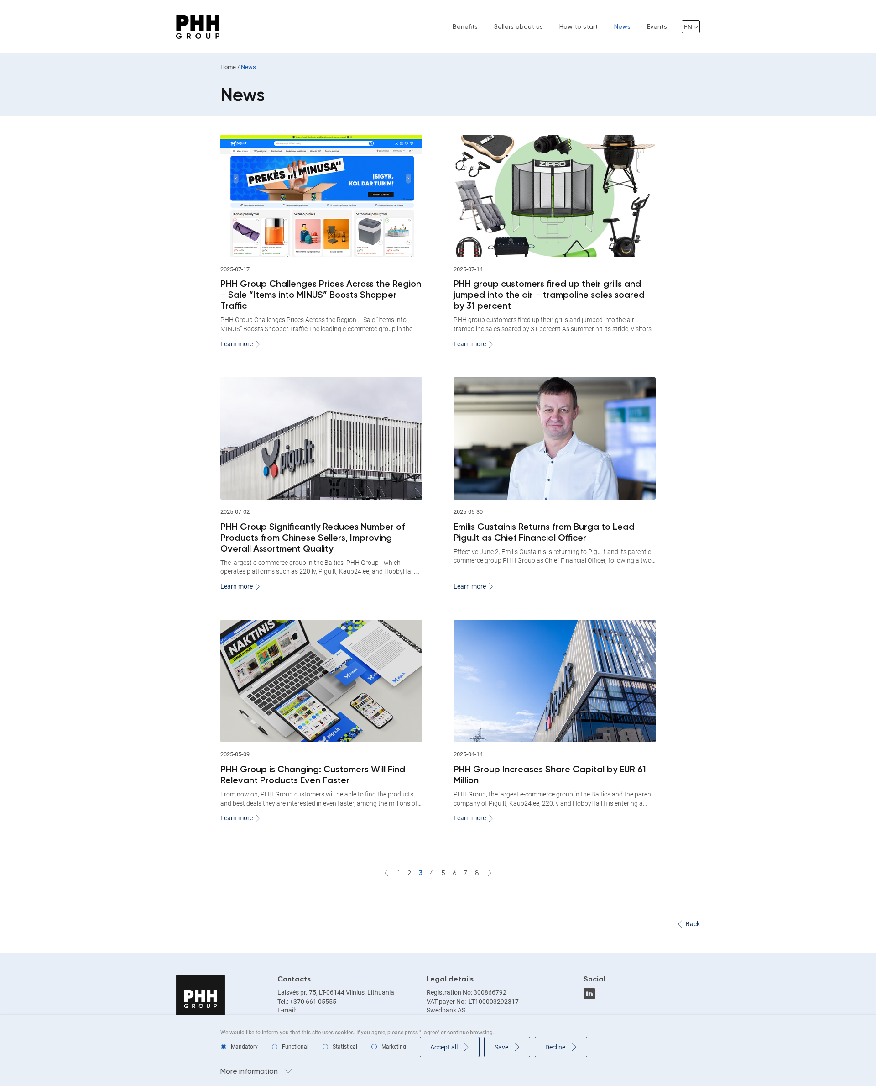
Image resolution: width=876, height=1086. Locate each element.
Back (693, 924)
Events (657, 26)
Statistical (345, 1047)
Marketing (393, 1047)
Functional (295, 1047)
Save (501, 1047)
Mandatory (244, 1047)
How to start (578, 26)
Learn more (236, 344)
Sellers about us (518, 26)
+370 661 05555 (313, 1001)
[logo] (197, 27)
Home (228, 66)
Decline (555, 1047)
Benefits (465, 26)
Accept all (444, 1047)
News (622, 26)
